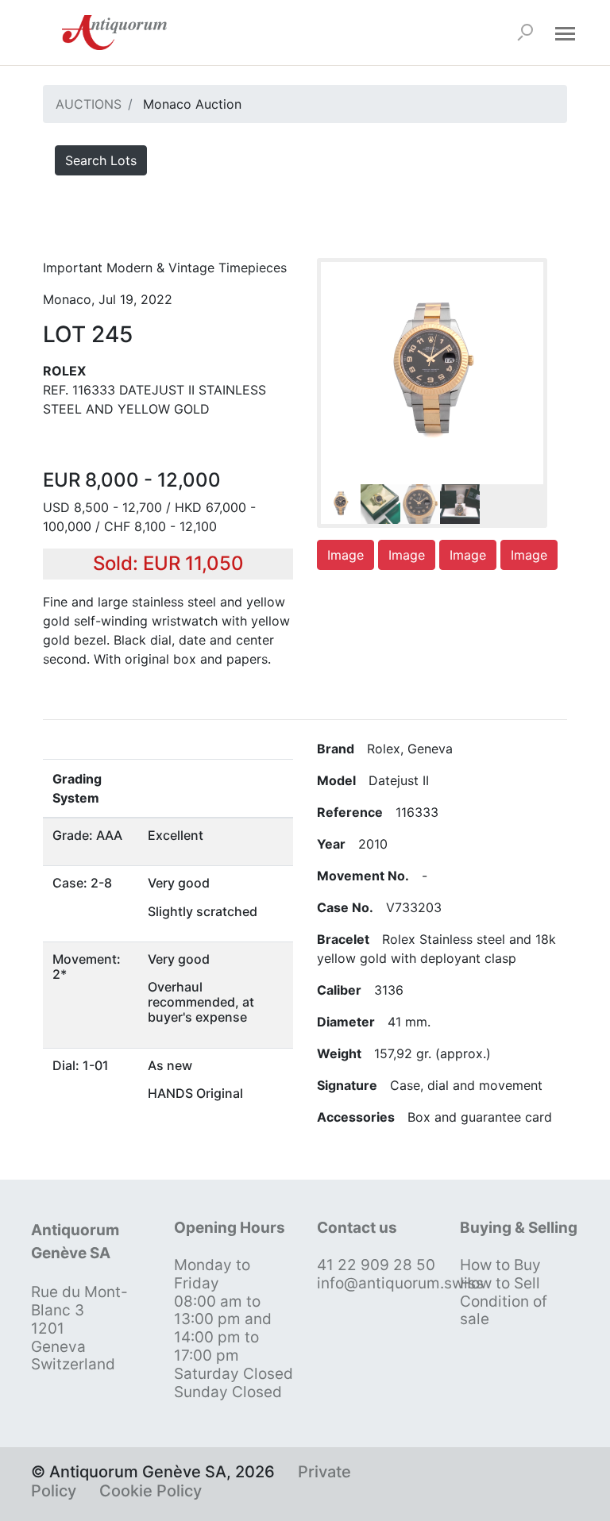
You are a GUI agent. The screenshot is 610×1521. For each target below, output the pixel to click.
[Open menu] (564, 32)
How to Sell (500, 1283)
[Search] (525, 32)
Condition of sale (503, 1310)
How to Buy (500, 1265)
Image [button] (345, 555)
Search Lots (101, 160)
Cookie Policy (150, 1490)
